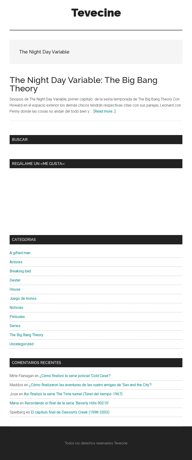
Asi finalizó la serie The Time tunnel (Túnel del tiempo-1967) (73, 394)
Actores (16, 262)
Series (15, 326)
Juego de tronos (23, 298)
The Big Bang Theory (26, 335)
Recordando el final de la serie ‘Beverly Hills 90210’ (67, 403)
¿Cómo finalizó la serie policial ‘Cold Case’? (75, 376)
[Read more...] (104, 111)
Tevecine (96, 12)
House (15, 289)
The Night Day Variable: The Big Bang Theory (84, 84)
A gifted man (20, 253)
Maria (14, 403)
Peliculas (17, 316)
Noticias (16, 307)
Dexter (15, 280)
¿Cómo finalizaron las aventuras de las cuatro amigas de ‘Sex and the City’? (90, 385)
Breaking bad (20, 271)
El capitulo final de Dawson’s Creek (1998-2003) (70, 412)
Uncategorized (21, 344)
